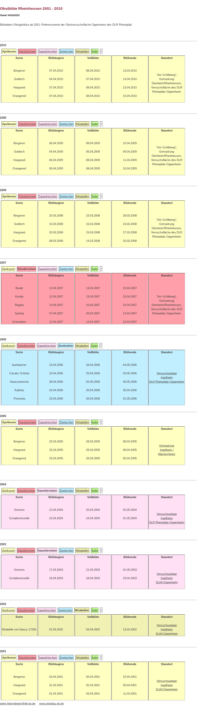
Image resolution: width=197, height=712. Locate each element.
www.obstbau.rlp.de (51, 703)
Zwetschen (66, 51)
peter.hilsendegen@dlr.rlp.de (17, 703)
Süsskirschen (27, 51)
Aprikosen (8, 269)
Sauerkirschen (48, 51)
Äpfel (95, 51)
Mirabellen (82, 51)
